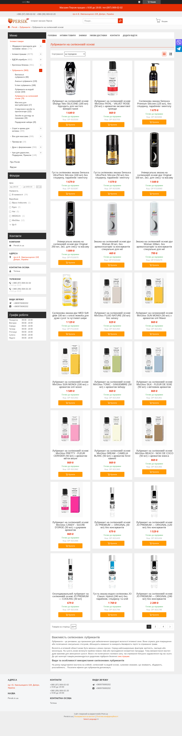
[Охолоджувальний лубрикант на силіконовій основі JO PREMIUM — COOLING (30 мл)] (70, 571)
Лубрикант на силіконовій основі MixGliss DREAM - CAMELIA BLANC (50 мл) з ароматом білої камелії (112, 455)
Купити (72, 125)
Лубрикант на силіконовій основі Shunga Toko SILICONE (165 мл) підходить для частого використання (70, 105)
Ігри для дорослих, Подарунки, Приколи (21, 153)
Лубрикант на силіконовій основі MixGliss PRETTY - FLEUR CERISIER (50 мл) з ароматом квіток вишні (70, 455)
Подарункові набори (23, 122)
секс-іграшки (123, 656)
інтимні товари (68, 35)
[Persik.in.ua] (18, 20)
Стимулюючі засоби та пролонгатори (25, 110)
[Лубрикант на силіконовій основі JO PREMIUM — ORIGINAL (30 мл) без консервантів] (112, 499)
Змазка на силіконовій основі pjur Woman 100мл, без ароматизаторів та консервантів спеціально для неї (154, 245)
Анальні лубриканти (23, 81)
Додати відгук (130, 35)
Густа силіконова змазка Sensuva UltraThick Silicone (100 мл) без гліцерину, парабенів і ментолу (70, 175)
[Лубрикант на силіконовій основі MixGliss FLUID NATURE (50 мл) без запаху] (112, 290)
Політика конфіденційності (107, 717)
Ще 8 (14, 225)
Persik (14, 27)
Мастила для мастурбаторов (21, 103)
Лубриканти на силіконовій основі (26, 97)
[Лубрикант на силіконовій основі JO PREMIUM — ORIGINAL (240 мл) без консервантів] (154, 571)
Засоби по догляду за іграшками (24, 117)
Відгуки (13, 167)
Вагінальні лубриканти (20, 76)
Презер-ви (17, 142)
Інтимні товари (17, 41)
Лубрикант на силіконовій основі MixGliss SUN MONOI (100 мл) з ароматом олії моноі (70, 384)
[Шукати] (120, 20)
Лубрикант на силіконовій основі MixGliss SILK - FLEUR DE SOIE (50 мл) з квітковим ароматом (154, 384)
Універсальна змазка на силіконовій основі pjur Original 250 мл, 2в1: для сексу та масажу (70, 244)
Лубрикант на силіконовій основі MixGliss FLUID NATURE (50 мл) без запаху (112, 315)
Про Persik (15, 162)
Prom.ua (104, 714)
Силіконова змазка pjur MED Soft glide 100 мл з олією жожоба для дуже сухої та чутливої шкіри (70, 315)
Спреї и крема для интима (20, 129)
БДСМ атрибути (19, 59)
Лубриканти (24, 27)
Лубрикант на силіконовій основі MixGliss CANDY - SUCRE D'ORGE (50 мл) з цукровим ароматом (70, 526)
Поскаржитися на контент (84, 717)
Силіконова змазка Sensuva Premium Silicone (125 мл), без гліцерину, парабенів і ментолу (154, 104)
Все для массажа (20, 136)
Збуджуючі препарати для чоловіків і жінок (24, 47)
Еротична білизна (20, 65)
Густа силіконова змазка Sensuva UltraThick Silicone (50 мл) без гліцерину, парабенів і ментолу (112, 175)
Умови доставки (98, 35)
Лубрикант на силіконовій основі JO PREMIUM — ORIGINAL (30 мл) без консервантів (112, 525)
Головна (52, 35)
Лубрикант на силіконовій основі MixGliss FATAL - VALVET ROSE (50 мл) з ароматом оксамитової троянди (112, 105)
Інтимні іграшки (19, 54)
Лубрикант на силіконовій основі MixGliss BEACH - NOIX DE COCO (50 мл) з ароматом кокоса (154, 453)
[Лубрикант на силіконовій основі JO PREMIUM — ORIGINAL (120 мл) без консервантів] (154, 499)
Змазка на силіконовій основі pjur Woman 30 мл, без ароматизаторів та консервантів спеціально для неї (112, 245)
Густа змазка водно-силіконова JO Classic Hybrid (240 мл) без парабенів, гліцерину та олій (112, 596)
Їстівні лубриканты (23, 85)
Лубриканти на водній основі (24, 90)
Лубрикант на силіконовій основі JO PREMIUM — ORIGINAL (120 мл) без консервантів (154, 525)
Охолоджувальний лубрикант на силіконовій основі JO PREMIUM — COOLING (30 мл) (70, 596)
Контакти (115, 35)
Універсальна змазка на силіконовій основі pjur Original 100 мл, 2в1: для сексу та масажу (154, 175)
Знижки (83, 35)
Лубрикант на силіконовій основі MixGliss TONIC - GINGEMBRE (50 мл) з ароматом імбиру (112, 384)
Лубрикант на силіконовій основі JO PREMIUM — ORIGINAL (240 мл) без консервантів (154, 596)
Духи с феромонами (21, 147)
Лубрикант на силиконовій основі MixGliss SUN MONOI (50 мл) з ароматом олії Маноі (154, 315)
